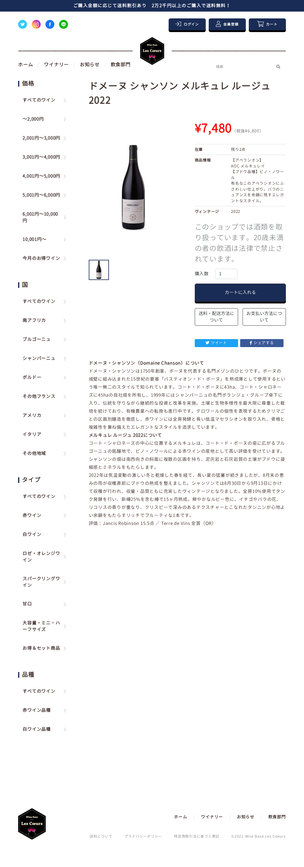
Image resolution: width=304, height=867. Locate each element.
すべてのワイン (39, 100)
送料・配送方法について (216, 316)
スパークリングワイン (41, 581)
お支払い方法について (264, 316)
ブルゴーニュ (37, 339)
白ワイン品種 (37, 729)
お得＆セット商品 (41, 648)
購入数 (202, 273)
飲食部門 (121, 64)
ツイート (219, 342)
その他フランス (39, 396)
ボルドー (32, 377)
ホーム (25, 64)
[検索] (278, 67)
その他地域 (34, 453)
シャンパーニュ (39, 358)
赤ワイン (32, 515)
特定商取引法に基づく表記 (196, 836)
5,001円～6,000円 (41, 195)
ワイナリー (56, 64)
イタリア (32, 434)
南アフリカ (34, 320)
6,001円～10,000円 (40, 217)
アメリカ (32, 415)
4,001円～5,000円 (41, 176)
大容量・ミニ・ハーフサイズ (41, 626)
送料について (101, 836)
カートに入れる (240, 292)
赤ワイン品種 (37, 710)
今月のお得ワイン (41, 258)
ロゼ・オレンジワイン (41, 556)
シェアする (264, 342)
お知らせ (90, 64)
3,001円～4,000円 (41, 157)
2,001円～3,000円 (41, 138)
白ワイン (32, 534)
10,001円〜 (34, 239)
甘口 (27, 604)
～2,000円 (33, 119)
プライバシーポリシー (143, 836)
